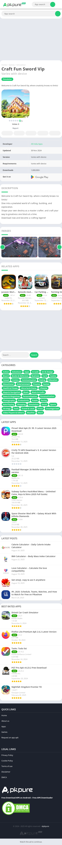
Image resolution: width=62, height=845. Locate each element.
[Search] (52, 4)
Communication (29, 380)
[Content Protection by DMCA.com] (15, 814)
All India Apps (37, 144)
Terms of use (6, 766)
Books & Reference (20, 376)
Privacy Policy (7, 755)
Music (26, 392)
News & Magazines (11, 396)
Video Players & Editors (13, 412)
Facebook (7, 133)
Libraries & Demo (28, 388)
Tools (16, 408)
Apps (27, 372)
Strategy (7, 408)
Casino (53, 376)
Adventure (16, 372)
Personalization (47, 396)
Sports (53, 404)
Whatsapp (55, 133)
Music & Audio (38, 392)
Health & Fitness (10, 388)
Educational (8, 384)
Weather (31, 412)
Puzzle (35, 400)
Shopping (21, 404)
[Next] (59, 247)
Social (44, 404)
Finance (36, 384)
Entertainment (23, 384)
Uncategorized (52, 408)
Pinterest (31, 133)
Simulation (21, 64)
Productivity (23, 400)
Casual (6, 380)
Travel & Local (28, 408)
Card (45, 376)
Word (40, 412)
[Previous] (2, 247)
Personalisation (30, 396)
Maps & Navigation (11, 392)
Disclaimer (5, 771)
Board (6, 376)
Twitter (19, 133)
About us (5, 721)
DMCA (4, 777)
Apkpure (45, 826)
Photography (9, 400)
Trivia (40, 408)
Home (4, 64)
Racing (44, 400)
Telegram (42, 133)
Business (35, 376)
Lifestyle (43, 388)
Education (52, 380)
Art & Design (47, 372)
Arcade (35, 372)
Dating (42, 380)
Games (12, 64)
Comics (15, 380)
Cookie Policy (7, 760)
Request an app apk (9, 737)
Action (6, 372)
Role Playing (8, 404)
